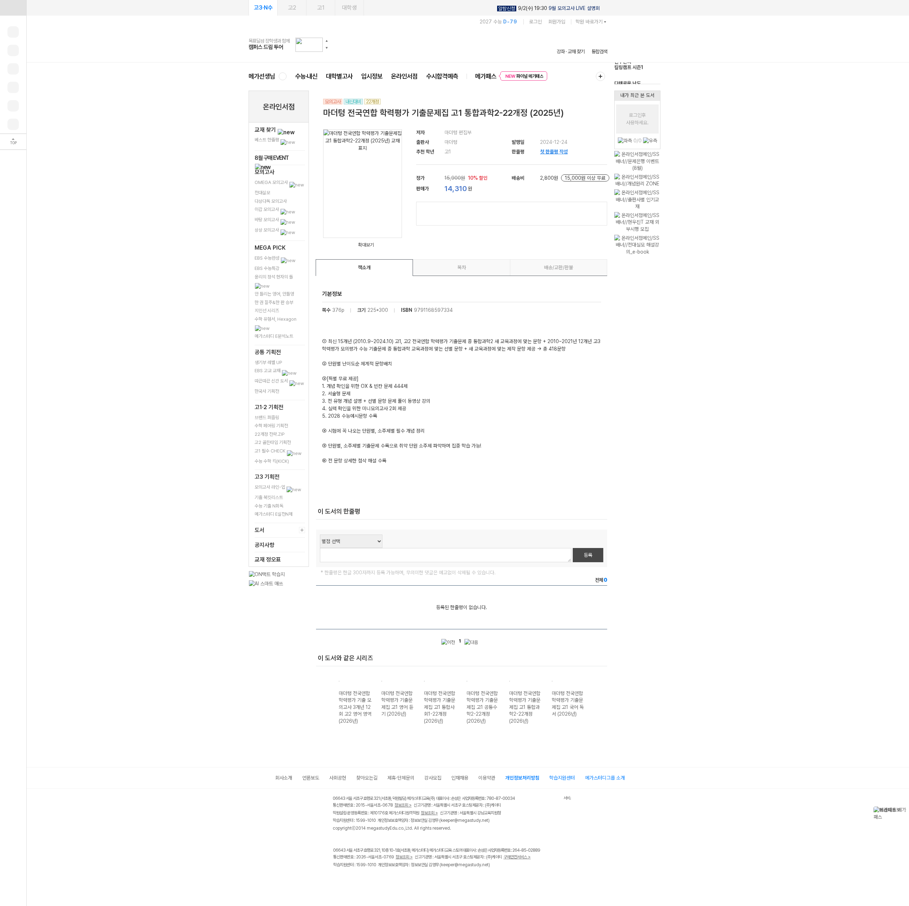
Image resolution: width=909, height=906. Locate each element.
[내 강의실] (13, 32)
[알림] (13, 69)
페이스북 (337, 879)
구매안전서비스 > (517, 857)
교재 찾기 (266, 129)
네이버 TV (381, 879)
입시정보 (371, 76)
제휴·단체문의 (400, 778)
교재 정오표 (268, 559)
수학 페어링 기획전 (271, 425)
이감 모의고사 (267, 209)
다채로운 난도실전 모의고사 (627, 74)
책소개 (364, 267)
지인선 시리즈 (267, 310)
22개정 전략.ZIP (270, 434)
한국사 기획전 (267, 391)
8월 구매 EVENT (272, 157)
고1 (321, 7)
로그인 (535, 22)
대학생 (349, 7)
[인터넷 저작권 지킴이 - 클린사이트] (554, 799)
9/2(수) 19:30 (549, 8)
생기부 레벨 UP (268, 362)
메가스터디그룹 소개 (605, 778)
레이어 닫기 (903, 810)
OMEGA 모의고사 (272, 182)
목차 (461, 267)
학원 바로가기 (589, 22)
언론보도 (310, 778)
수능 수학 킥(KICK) (272, 461)
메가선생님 (262, 76)
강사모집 (432, 778)
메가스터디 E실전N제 (274, 514)
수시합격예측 (442, 76)
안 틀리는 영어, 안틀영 (274, 294)
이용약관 (486, 778)
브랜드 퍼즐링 (267, 417)
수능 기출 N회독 (269, 506)
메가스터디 (428, 44)
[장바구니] (13, 106)
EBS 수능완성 (268, 258)
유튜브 (395, 879)
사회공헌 (337, 778)
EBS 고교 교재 (268, 370)
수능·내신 (306, 76)
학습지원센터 (562, 778)
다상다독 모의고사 (271, 201)
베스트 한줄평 (267, 139)
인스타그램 (352, 879)
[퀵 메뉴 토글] (13, 8)
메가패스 (485, 76)
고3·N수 (263, 7)
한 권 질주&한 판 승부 (274, 302)
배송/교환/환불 (558, 267)
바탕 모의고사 (267, 219)
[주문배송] (13, 124)
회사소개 (283, 778)
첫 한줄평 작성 (554, 151)
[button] (326, 40)
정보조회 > (403, 805)
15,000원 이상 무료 (585, 178)
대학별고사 (339, 76)
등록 (588, 555)
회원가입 (556, 22)
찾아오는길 (366, 778)
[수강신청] (13, 50)
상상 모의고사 (267, 230)
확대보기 (366, 245)
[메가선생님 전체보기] (282, 76)
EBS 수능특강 (267, 268)
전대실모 (262, 192)
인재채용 (459, 778)
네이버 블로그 (366, 879)
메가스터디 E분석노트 (274, 336)
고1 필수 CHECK (271, 451)
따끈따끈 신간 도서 (272, 381)
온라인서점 (404, 76)
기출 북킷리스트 (269, 497)
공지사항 (264, 545)
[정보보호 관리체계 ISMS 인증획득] (542, 799)
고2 (292, 7)
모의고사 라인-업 (270, 487)
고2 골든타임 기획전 (273, 442)
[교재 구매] (13, 87)
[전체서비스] (600, 76)
